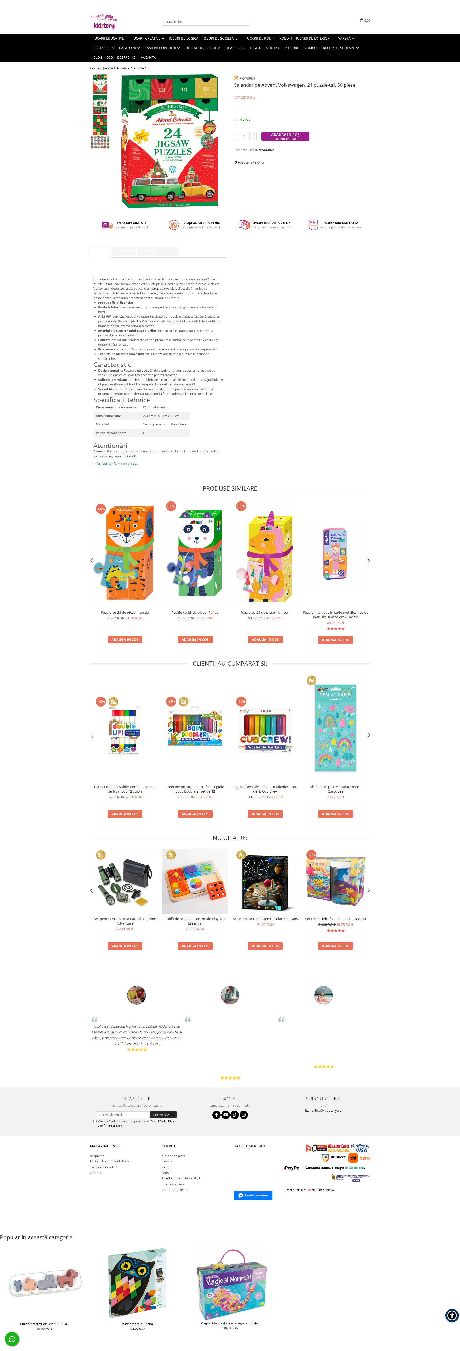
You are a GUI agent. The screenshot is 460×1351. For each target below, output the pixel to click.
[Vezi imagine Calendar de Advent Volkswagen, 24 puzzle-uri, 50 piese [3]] (100, 142)
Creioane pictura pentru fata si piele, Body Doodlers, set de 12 (195, 789)
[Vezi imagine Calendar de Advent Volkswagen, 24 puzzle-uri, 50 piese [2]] (100, 125)
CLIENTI (168, 1146)
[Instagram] (244, 1115)
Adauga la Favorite (251, 162)
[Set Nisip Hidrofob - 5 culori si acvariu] (335, 881)
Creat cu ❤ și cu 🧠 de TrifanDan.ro (310, 1190)
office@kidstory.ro (326, 1110)
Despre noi (127, 57)
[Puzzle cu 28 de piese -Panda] (195, 554)
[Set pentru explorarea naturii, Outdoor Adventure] (125, 881)
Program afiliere (173, 1184)
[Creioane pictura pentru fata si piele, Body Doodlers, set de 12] (195, 728)
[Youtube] (225, 1115)
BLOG (97, 57)
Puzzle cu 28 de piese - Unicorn (265, 612)
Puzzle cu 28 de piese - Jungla (125, 612)
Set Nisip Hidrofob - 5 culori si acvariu (335, 918)
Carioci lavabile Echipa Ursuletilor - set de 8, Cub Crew (265, 789)
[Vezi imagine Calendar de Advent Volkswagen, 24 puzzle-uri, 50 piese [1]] (100, 105)
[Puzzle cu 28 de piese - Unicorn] (265, 554)
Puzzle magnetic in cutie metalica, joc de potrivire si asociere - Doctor (335, 614)
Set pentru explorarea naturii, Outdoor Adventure (125, 921)
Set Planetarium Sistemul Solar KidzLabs (265, 918)
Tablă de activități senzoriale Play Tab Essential (195, 921)
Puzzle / (140, 68)
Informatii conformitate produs (115, 463)
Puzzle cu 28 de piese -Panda (195, 612)
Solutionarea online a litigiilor (182, 1178)
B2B (110, 57)
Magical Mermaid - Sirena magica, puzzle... (230, 1323)
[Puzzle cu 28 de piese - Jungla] (125, 554)
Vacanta (148, 57)
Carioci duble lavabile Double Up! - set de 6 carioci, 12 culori (125, 789)
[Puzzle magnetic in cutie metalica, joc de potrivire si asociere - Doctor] (335, 554)
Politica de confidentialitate (109, 1161)
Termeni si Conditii (103, 1167)
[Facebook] (216, 1115)
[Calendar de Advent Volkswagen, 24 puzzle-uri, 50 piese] (169, 141)
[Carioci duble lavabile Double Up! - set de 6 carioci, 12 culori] (125, 728)
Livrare (167, 1161)
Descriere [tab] (100, 252)
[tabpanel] (169, 141)
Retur (166, 1167)
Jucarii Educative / (118, 68)
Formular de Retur (175, 1189)
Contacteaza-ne (256, 1195)
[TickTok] (234, 1115)
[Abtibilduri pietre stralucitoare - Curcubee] (335, 728)
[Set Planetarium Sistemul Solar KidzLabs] (265, 881)
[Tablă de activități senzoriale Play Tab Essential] (195, 881)
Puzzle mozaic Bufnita (137, 1324)
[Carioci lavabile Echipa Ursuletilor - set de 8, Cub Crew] (265, 728)
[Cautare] (246, 22)
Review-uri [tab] (166, 251)
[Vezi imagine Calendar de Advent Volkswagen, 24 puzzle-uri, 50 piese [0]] (100, 84)
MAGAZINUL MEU (105, 1146)
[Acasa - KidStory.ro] (114, 21)
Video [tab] (145, 251)
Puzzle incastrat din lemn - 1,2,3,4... (44, 1324)
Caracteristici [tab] (124, 251)
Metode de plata (173, 1156)
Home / (96, 68)
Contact (95, 1172)
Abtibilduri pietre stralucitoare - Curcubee (335, 789)
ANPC (166, 1172)
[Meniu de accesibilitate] (452, 1315)
